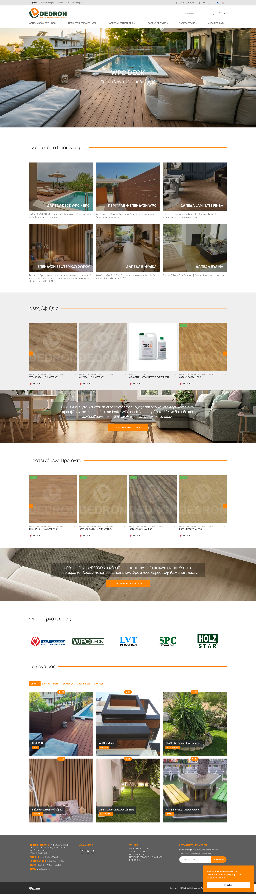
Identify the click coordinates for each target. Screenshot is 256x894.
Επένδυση (98, 683)
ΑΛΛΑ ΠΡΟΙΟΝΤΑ (216, 23)
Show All (35, 683)
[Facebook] (199, 3)
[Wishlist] (225, 13)
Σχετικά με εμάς (47, 2)
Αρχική (34, 2)
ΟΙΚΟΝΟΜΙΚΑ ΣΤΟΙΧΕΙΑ (139, 848)
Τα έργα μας (77, 2)
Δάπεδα (46, 683)
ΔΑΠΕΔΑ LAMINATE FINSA (122, 23)
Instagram (93, 851)
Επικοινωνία (63, 2)
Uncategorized (136, 526)
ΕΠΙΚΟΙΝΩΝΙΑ (135, 860)
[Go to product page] (53, 347)
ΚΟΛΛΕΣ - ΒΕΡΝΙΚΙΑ (37, 374)
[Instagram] (208, 3)
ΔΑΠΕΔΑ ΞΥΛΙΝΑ (187, 23)
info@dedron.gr (43, 869)
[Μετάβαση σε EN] (223, 2)
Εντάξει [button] (228, 885)
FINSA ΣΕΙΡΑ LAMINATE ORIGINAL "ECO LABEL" (97, 374)
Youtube (87, 851)
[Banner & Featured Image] (128, 78)
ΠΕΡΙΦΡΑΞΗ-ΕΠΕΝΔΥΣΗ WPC (82, 23)
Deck (55, 683)
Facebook (82, 851)
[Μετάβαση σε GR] (218, 2)
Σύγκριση (37, 384)
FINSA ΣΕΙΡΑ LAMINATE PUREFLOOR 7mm (196, 374)
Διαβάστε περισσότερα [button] (217, 878)
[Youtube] (204, 3)
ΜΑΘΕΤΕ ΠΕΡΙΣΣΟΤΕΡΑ (128, 427)
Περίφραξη (67, 683)
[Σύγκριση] (220, 13)
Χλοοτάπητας (83, 683)
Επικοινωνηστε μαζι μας (128, 583)
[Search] (212, 13)
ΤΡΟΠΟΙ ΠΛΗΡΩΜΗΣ (138, 851)
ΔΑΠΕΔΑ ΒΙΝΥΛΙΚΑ (157, 23)
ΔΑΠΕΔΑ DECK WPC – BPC (42, 23)
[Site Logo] (48, 13)
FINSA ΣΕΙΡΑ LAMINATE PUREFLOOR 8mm (196, 526)
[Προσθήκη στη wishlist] (75, 374)
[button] (31, 354)
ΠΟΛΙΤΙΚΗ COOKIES (137, 854)
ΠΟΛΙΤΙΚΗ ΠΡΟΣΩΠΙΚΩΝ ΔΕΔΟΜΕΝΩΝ (146, 857)
